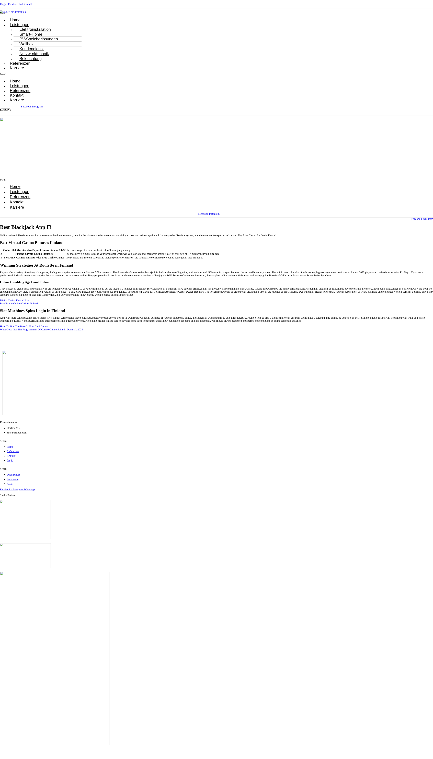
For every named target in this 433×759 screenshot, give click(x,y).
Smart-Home (30, 34)
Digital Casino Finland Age (14, 300)
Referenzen (20, 196)
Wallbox (26, 44)
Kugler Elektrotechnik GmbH (16, 4)
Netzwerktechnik (34, 53)
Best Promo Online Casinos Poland (19, 303)
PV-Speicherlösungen (38, 39)
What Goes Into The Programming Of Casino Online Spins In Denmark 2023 (41, 329)
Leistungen (19, 24)
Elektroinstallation (35, 29)
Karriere (17, 68)
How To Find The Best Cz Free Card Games (24, 326)
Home (15, 186)
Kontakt (17, 202)
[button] (65, 13)
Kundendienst (31, 48)
